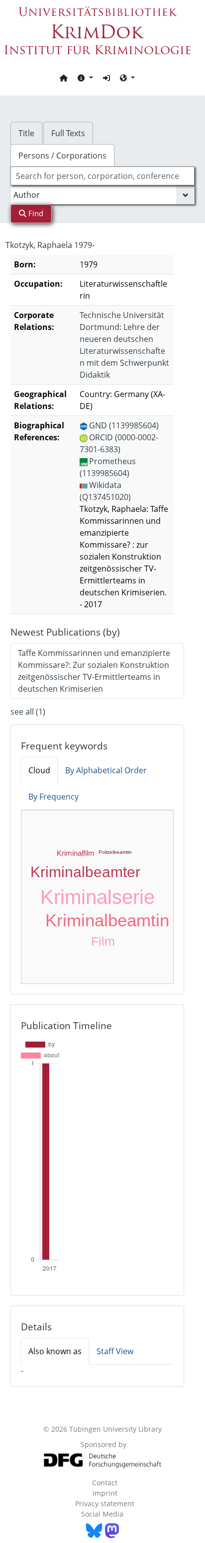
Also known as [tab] (55, 1351)
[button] (85, 77)
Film (103, 941)
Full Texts (68, 133)
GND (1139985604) (124, 425)
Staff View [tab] (115, 1351)
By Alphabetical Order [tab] (106, 770)
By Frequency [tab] (53, 796)
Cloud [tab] (39, 770)
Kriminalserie (97, 897)
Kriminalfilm (76, 853)
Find (34, 213)
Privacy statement (104, 1503)
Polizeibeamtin (115, 852)
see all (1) (27, 711)
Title (26, 133)
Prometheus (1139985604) (108, 467)
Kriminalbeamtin (107, 920)
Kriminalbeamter (85, 872)
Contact (104, 1482)
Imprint (105, 1493)
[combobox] (102, 175)
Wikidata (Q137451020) (105, 491)
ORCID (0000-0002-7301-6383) (119, 443)
